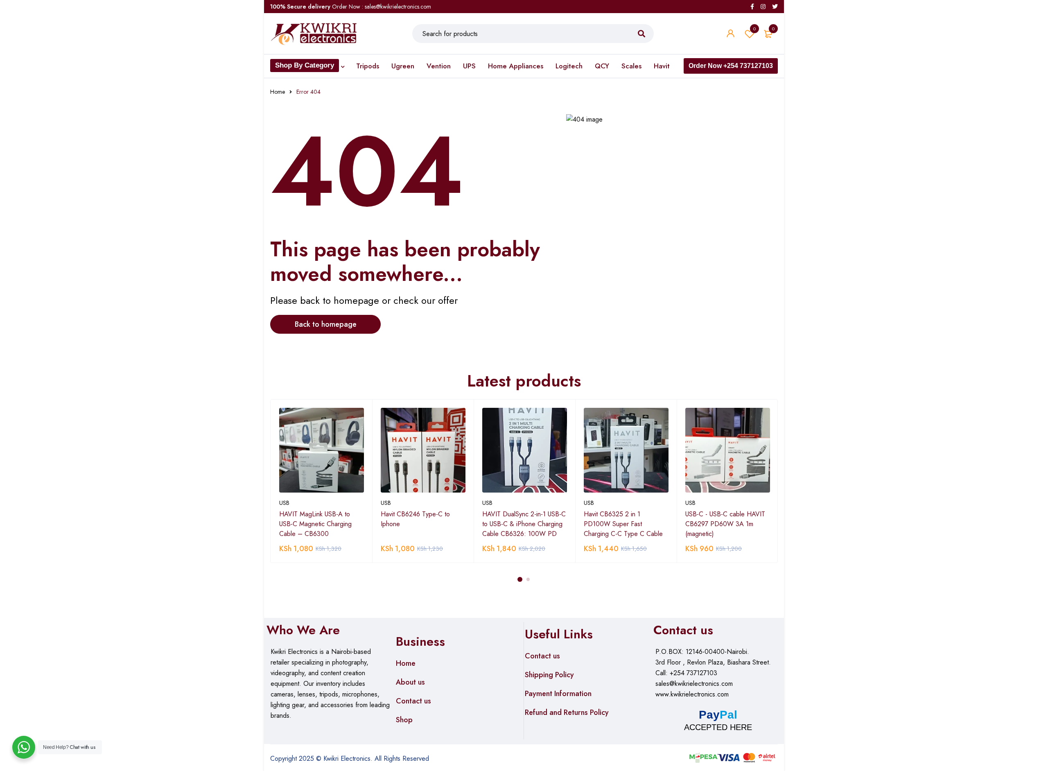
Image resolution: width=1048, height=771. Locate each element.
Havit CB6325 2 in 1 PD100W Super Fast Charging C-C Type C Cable (623, 523)
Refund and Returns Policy (567, 712)
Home (277, 92)
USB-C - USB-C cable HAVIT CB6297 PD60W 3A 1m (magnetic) (725, 523)
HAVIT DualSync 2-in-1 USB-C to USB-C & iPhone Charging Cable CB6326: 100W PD (524, 523)
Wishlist (754, 28)
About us (410, 682)
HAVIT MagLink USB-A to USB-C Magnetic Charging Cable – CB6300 (315, 523)
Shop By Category (304, 65)
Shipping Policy (549, 674)
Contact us (413, 701)
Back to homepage (326, 324)
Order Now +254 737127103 (731, 65)
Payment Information (558, 693)
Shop (404, 719)
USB (284, 503)
